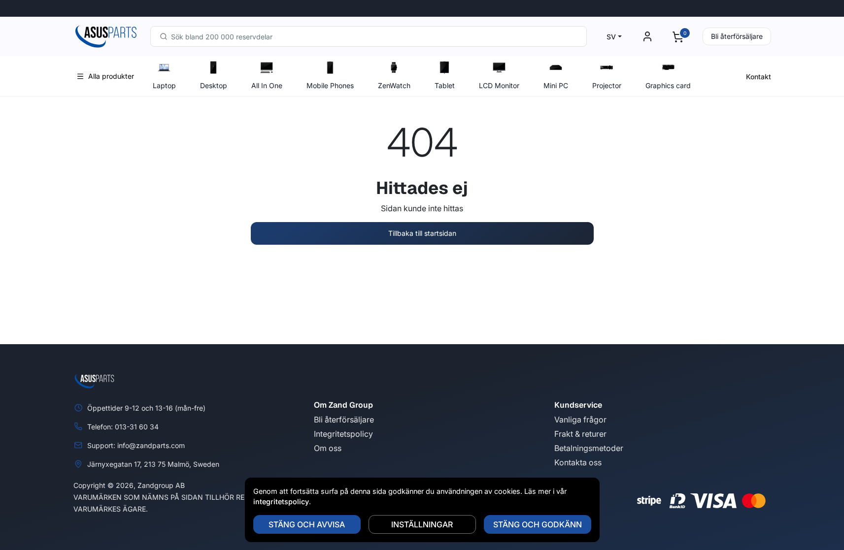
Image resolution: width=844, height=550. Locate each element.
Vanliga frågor (580, 419)
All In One (266, 85)
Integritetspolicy (343, 434)
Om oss (327, 448)
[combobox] (368, 36)
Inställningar (422, 524)
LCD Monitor (499, 85)
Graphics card (668, 85)
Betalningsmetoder (588, 448)
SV (611, 36)
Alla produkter (111, 76)
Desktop (213, 85)
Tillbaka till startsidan (422, 233)
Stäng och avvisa (307, 524)
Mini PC (555, 85)
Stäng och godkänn (537, 524)
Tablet (445, 85)
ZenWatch (394, 85)
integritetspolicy (281, 501)
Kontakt (758, 76)
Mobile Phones (330, 85)
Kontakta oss (578, 462)
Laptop (164, 85)
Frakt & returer (580, 434)
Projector (606, 85)
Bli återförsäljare (737, 36)
